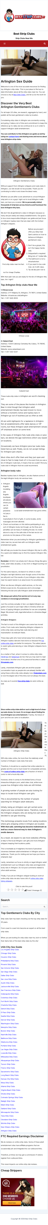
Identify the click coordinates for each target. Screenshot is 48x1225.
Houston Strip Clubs (8, 957)
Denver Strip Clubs (8, 1020)
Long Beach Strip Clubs (10, 1075)
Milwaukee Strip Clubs (9, 1057)
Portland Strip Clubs (8, 1046)
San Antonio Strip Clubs (10, 968)
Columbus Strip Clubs (9, 998)
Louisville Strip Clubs (8, 1053)
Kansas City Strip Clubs (10, 1079)
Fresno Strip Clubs (8, 1068)
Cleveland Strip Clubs (9, 1120)
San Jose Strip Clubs (9, 979)
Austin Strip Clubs (7, 983)
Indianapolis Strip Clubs (10, 994)
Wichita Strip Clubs (8, 1123)
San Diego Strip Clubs (9, 972)
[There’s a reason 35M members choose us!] (17, 1192)
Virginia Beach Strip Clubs (10, 1090)
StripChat (15, 657)
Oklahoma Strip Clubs (9, 1042)
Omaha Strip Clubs (8, 1094)
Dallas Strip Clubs (7, 975)
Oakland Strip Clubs (8, 1109)
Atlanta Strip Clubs (8, 1086)
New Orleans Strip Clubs (10, 1127)
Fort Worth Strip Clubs (9, 1001)
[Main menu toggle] (4, 43)
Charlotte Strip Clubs (9, 1005)
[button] (45, 43)
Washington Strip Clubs (10, 1024)
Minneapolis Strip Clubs (10, 1112)
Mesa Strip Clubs (7, 1083)
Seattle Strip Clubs (8, 1016)
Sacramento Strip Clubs (10, 1072)
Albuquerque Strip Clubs (10, 1060)
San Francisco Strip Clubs (10, 990)
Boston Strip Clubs (8, 1031)
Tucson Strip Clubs (8, 1064)
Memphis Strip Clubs (9, 1027)
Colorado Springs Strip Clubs (12, 1097)
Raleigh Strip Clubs (8, 1101)
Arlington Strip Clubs (9, 1131)
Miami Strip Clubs (7, 1105)
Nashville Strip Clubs (8, 1035)
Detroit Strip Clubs (8, 1009)
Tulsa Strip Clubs (7, 1116)
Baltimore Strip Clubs (9, 1038)
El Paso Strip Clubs (8, 1012)
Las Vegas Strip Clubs (9, 1049)
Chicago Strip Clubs (8, 953)
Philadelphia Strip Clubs (10, 961)
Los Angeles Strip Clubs (10, 950)
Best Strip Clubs (19, 95)
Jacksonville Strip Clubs (10, 987)
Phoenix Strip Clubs (8, 964)
